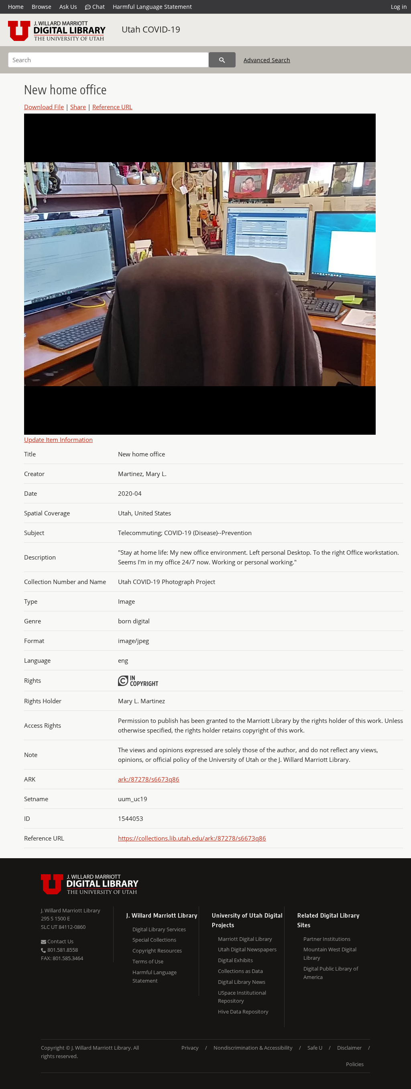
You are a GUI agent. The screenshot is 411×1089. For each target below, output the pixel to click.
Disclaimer (349, 1047)
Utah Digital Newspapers (247, 949)
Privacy (190, 1047)
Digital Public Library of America (330, 973)
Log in (399, 6)
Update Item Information (58, 440)
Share (78, 107)
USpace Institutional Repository (242, 997)
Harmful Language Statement (152, 6)
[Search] (222, 59)
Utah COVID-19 (151, 29)
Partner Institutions (326, 938)
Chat (98, 6)
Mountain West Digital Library (329, 953)
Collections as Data (240, 971)
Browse (41, 6)
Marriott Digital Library (245, 938)
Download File (44, 107)
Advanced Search (267, 60)
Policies (355, 1064)
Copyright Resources (157, 950)
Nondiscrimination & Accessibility (253, 1047)
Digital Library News (241, 981)
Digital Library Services (159, 929)
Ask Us (68, 6)
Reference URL (112, 107)
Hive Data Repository (243, 1011)
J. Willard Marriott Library (70, 910)
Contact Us (59, 941)
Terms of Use (147, 961)
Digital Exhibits (235, 960)
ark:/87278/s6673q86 (148, 779)
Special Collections (154, 939)
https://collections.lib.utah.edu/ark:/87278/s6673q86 (192, 838)
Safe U (314, 1047)
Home (16, 6)
